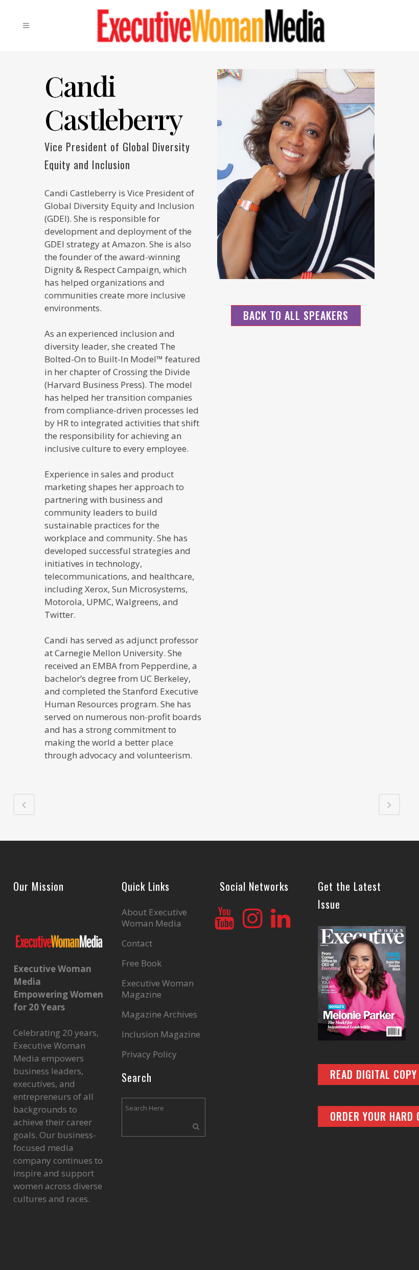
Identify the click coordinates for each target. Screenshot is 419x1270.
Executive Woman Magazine (158, 989)
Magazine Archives (159, 1014)
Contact (137, 943)
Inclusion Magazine (161, 1034)
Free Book (141, 963)
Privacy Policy (149, 1054)
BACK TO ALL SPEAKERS (295, 315)
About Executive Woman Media (154, 918)
